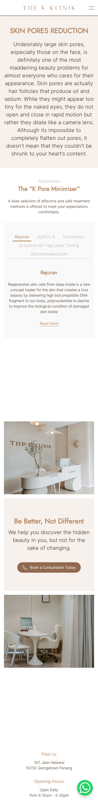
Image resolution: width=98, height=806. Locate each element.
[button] (91, 8)
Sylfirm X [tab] (46, 236)
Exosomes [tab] (73, 236)
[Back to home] (49, 8)
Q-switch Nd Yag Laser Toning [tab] (49, 245)
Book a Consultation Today (53, 567)
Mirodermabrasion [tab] (49, 254)
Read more (49, 323)
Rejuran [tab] (22, 236)
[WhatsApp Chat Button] (85, 788)
